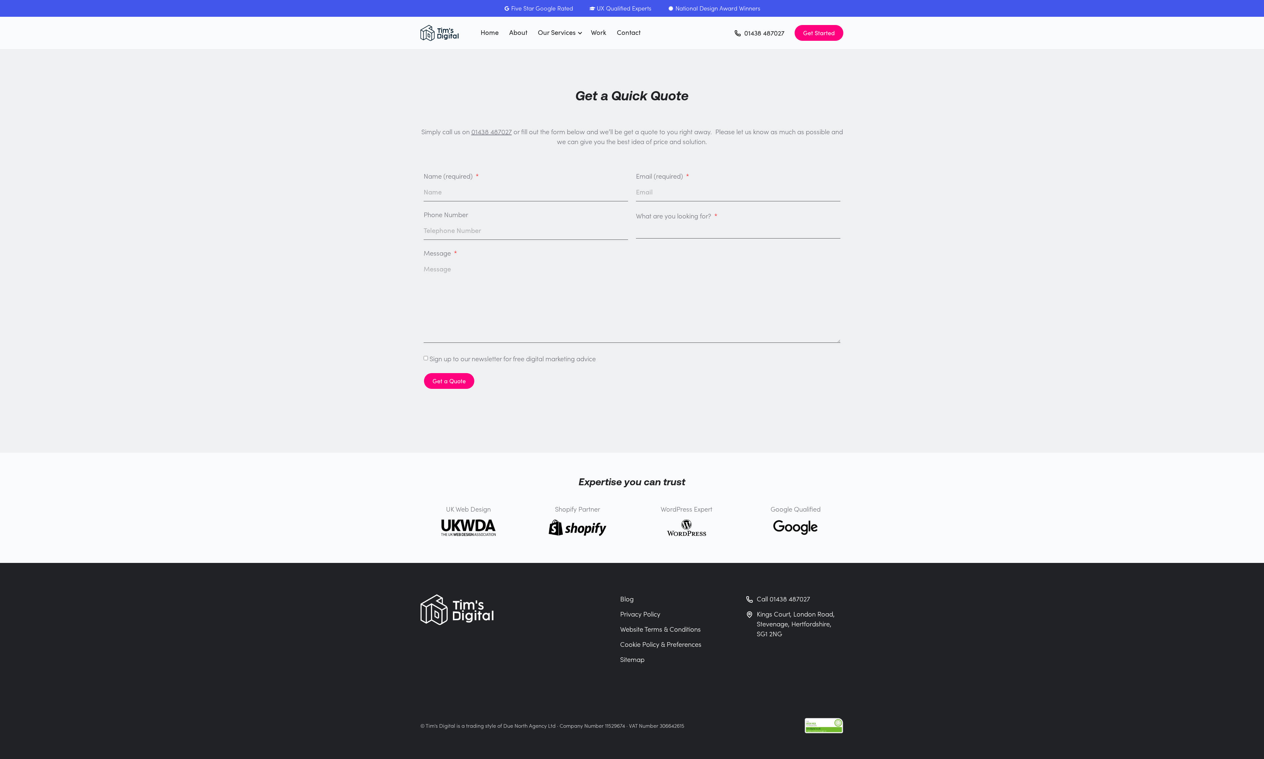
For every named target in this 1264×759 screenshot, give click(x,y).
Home (490, 32)
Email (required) (660, 176)
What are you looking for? (674, 216)
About (518, 32)
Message (438, 253)
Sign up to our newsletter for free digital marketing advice (513, 358)
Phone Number (446, 215)
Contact (629, 32)
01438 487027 (491, 131)
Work (598, 32)
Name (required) (449, 176)
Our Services (557, 32)
